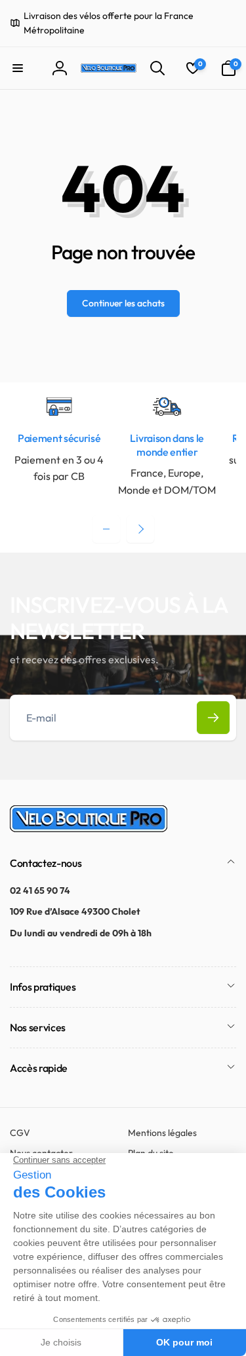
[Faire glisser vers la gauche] (106, 529)
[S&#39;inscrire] (213, 717)
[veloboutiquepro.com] (88, 828)
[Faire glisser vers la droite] (140, 529)
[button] (17, 68)
